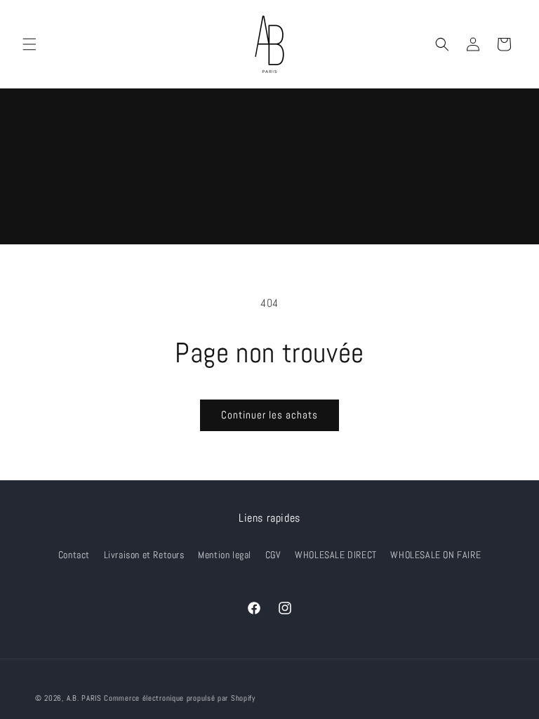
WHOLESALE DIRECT (336, 554)
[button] (29, 44)
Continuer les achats (269, 414)
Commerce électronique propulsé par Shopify (179, 698)
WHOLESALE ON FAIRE (435, 554)
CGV (273, 554)
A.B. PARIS (84, 698)
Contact (74, 554)
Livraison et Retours (144, 554)
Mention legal (224, 554)
